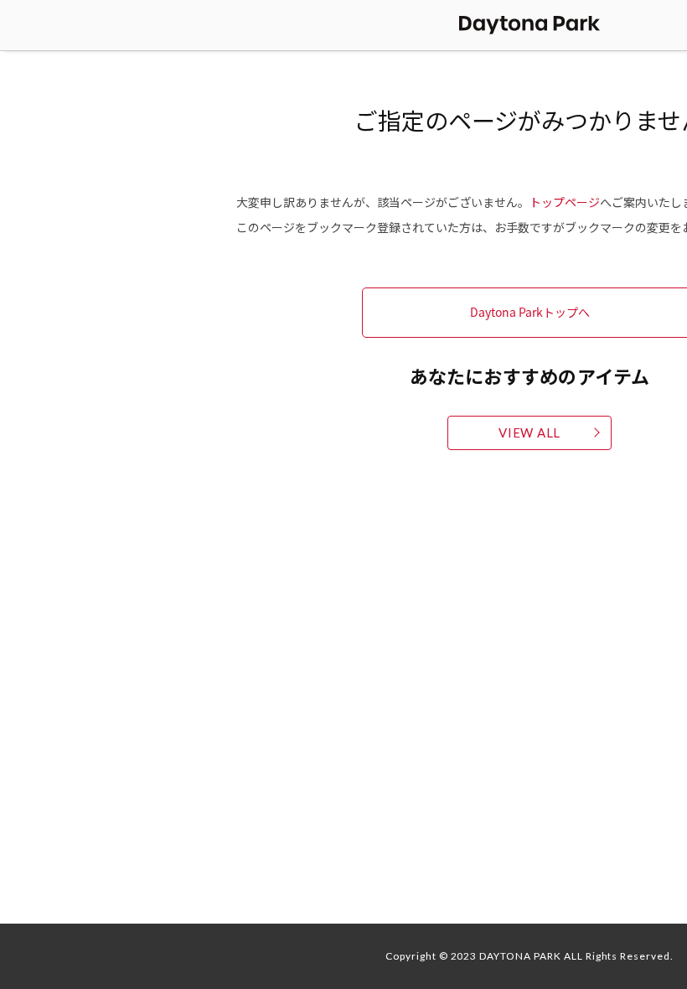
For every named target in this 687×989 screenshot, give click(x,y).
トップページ (564, 202)
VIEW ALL (529, 432)
